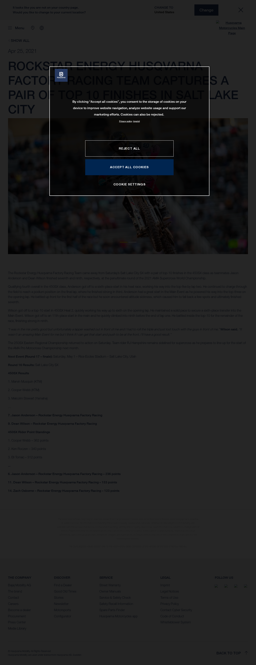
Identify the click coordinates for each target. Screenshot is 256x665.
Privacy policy (125, 121)
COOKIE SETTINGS (129, 184)
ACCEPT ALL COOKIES (129, 167)
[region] (129, 131)
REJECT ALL (129, 148)
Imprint (136, 121)
